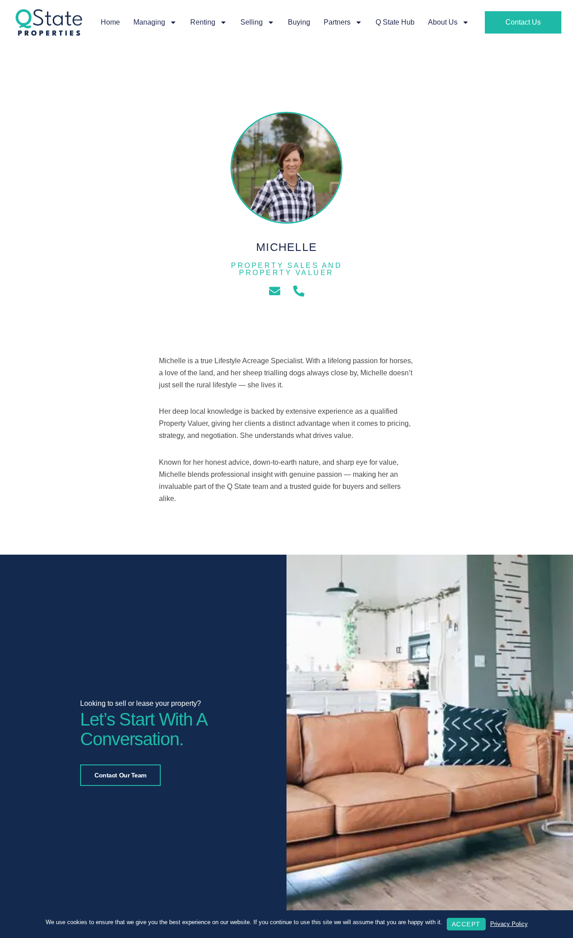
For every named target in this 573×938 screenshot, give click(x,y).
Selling (251, 22)
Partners (337, 22)
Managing (149, 22)
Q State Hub (395, 22)
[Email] (274, 291)
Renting (202, 22)
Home (110, 22)
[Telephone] (298, 291)
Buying (299, 22)
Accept (466, 924)
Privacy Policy (509, 924)
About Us (443, 22)
